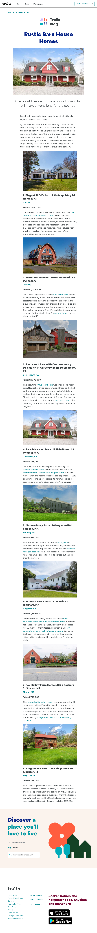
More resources (83, 3)
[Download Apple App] (59, 912)
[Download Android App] (60, 920)
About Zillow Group (15, 898)
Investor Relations (14, 904)
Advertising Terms (15, 907)
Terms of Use (13, 913)
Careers (11, 901)
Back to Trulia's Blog (18, 13)
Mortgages (38, 4)
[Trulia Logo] (6, 3)
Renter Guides (36, 900)
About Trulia (12, 895)
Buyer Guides (36, 895)
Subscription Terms (15, 918)
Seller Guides (36, 904)
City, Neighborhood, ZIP (18, 842)
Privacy (10, 910)
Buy (18, 4)
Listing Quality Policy (15, 916)
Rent (26, 4)
